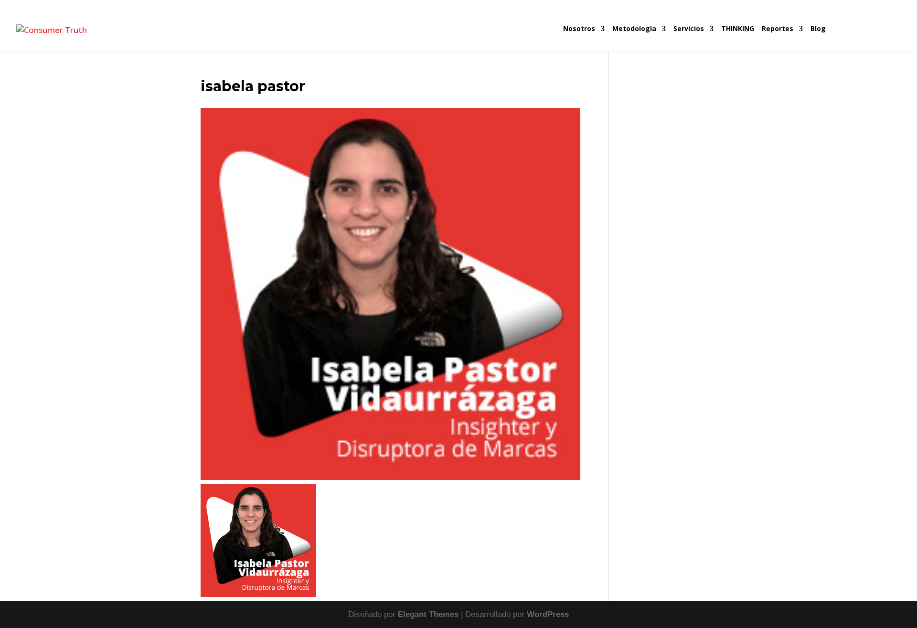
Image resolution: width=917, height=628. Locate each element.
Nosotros (579, 29)
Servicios (688, 29)
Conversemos (864, 38)
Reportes (777, 29)
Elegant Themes (428, 614)
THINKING (737, 29)
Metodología (634, 29)
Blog (818, 29)
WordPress (548, 614)
